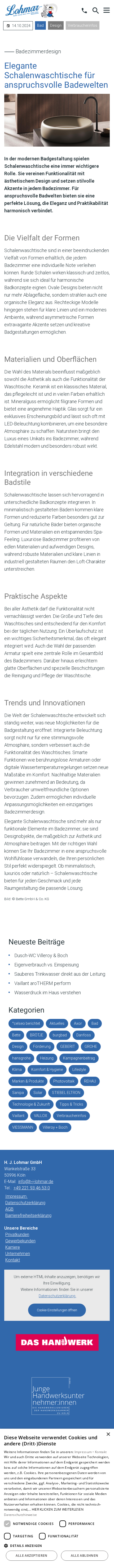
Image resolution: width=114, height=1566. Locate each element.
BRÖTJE (36, 1035)
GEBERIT (67, 1046)
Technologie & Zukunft (31, 1104)
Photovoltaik (63, 1081)
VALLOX (40, 1116)
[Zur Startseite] (31, 11)
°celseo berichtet (26, 1023)
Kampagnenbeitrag (79, 1058)
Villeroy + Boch (55, 1127)
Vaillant (18, 1116)
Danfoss (83, 1035)
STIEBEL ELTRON (66, 1092)
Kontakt (12, 1260)
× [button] (108, 1434)
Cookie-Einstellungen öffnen (57, 1310)
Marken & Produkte (28, 1081)
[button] (106, 10)
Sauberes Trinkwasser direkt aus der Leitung (59, 974)
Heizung (47, 1058)
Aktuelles (57, 1023)
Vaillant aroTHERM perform (42, 983)
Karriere (12, 1247)
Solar (37, 1092)
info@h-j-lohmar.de (35, 1181)
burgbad (60, 1035)
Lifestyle (79, 1069)
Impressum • (84, 1452)
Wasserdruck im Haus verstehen (47, 992)
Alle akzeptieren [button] (31, 1555)
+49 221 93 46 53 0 (32, 1187)
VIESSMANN (22, 1127)
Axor (78, 1023)
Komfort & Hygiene (47, 1069)
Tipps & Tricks (71, 1104)
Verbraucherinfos (82, 25)
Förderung (42, 1046)
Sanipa (18, 1092)
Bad (40, 25)
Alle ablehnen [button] (84, 1555)
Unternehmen (17, 1253)
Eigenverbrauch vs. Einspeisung (46, 964)
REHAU (90, 1081)
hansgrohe (21, 1058)
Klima (17, 1069)
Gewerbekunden (20, 1240)
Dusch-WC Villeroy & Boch (41, 955)
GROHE (91, 1046)
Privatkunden (17, 1234)
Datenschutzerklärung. (57, 1296)
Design (56, 25)
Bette (16, 1035)
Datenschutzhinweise (20, 1514)
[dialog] (57, 1497)
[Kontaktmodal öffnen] (84, 10)
